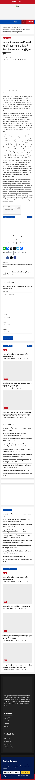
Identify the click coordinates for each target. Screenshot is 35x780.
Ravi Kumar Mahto (8, 611)
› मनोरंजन (6, 723)
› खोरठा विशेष (7, 718)
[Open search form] (19, 21)
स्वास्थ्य (9, 38)
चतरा (5, 601)
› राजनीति (6, 721)
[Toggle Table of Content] (18, 207)
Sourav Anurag (8, 57)
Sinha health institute (19, 254)
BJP (7, 252)
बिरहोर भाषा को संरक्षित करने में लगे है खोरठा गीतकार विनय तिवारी (16, 473)
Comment (6, 291)
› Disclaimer (7, 744)
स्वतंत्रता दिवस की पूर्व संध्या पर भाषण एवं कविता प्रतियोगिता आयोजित (17, 428)
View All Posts (23, 243)
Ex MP (11, 252)
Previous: (17, 264)
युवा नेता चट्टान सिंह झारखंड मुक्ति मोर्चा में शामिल (13, 470)
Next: (16, 272)
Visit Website (11, 243)
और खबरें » (30, 217)
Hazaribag (16, 252)
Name (5, 315)
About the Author (9, 209)
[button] (4, 257)
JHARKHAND (10, 254)
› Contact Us (7, 741)
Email (5, 322)
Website (5, 329)
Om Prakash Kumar (9, 640)
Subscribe (30, 21)
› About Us (7, 738)
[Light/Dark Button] (15, 21)
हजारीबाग (4, 38)
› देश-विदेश (6, 726)
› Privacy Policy (8, 747)
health (22, 252)
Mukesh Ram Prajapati (9, 358)
